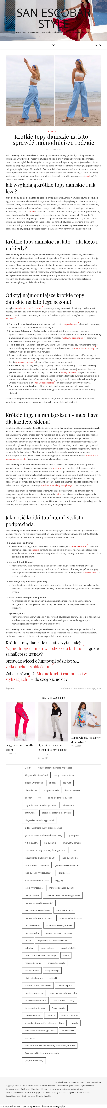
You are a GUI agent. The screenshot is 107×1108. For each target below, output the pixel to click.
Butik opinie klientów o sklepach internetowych (41, 1089)
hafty (58, 494)
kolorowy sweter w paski (37, 880)
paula (11, 688)
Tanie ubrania (58, 1008)
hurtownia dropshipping (73, 337)
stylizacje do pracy (34, 978)
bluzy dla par (31, 790)
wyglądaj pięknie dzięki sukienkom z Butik (44, 1023)
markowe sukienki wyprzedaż (39, 902)
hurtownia (10, 318)
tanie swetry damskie (35, 1008)
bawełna (31, 211)
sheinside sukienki (56, 962)
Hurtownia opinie (13, 1089)
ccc (39, 797)
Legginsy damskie (13, 1085)
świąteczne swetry (34, 1060)
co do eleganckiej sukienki (60, 797)
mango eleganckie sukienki (61, 887)
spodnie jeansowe (77, 546)
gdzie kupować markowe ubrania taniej (43, 835)
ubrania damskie (32, 1015)
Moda (24, 1085)
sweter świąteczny (34, 993)
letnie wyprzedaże (34, 887)
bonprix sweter (72, 790)
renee (66, 955)
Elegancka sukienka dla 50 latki (56, 812)
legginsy (59, 880)
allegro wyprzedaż (34, 782)
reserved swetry (33, 962)
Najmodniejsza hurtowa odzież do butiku (43, 648)
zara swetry (31, 1038)
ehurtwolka (30, 812)
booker (28, 797)
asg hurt (67, 782)
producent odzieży (24, 362)
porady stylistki (68, 947)
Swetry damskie (28, 1096)
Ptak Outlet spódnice (44, 382)
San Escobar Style (54, 18)
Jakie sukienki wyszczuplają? (38, 872)
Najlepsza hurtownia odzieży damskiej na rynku (54, 1092)
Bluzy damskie (62, 1085)
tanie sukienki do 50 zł (35, 1000)
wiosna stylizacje (69, 1015)
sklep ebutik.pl (52, 970)
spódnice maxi (89, 572)
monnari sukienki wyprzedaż (59, 932)
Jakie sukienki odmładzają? (67, 865)
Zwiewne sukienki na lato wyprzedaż (42, 1053)
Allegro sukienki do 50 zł (36, 775)
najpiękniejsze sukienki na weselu (53, 940)
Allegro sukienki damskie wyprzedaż (55, 767)
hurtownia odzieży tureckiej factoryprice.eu (45, 850)
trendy (87, 176)
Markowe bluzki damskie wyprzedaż (63, 895)
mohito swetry (32, 932)
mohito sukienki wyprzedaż (59, 925)
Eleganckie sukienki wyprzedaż (39, 820)
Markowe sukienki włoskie (37, 910)
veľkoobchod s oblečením (29, 666)
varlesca (51, 1015)
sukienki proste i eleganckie (38, 985)
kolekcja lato (64, 872)
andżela (52, 782)
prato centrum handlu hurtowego (41, 955)
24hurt (28, 767)
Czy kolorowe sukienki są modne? (41, 805)
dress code (68, 805)
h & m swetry (31, 842)
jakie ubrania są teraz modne (81, 1085)
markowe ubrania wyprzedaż (39, 917)
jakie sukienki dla (70, 857)
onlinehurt (29, 947)
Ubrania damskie (43, 1096)
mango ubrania (32, 895)
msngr (28, 940)
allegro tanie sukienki (64, 775)
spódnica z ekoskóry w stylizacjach (57, 485)
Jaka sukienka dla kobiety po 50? (40, 857)
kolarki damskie (34, 1085)
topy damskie (70, 324)
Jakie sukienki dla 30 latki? (37, 865)
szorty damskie (68, 372)
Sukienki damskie (13, 1096)
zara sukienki (68, 1030)
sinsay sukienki (32, 970)
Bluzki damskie (48, 1085)
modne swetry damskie (70, 917)
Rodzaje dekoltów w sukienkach (19, 1092)
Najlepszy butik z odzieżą (72, 1089)
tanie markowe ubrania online (63, 993)
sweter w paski (65, 985)
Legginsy (53, 131)
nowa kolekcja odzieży (83, 348)
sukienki (53, 978)
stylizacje (57, 468)
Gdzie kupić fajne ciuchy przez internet (43, 827)
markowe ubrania (64, 910)
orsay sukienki (47, 947)
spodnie (35, 549)
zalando (74, 1023)
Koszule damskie (83, 1092)
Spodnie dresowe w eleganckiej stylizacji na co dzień (52, 750)
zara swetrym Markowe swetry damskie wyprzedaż (50, 1045)
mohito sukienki (32, 925)
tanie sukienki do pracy (63, 1000)
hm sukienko (50, 842)
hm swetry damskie (72, 842)
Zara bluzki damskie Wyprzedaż (40, 1030)
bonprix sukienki (51, 790)
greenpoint (74, 835)
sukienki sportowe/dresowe (27, 308)
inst (74, 850)
